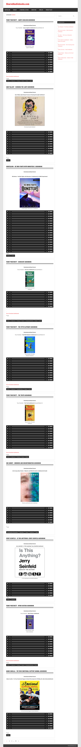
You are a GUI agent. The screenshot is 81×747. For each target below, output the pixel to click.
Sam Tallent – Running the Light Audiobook (20, 87)
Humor (23, 80)
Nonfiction (33, 10)
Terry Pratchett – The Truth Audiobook (19, 395)
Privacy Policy (49, 10)
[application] (29, 53)
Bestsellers (7, 10)
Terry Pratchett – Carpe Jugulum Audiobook (20, 20)
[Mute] (48, 52)
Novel (27, 80)
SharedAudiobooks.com (17, 4)
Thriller (41, 10)
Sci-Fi (31, 80)
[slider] (51, 53)
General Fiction (20, 389)
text (8, 78)
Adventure (13, 80)
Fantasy (15, 10)
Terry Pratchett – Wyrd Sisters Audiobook (20, 606)
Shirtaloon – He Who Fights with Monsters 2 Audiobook (24, 166)
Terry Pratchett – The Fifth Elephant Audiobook (21, 327)
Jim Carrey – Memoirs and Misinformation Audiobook (23, 463)
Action (8, 80)
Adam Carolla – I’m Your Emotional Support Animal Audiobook (26, 671)
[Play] (7, 52)
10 (15, 741)
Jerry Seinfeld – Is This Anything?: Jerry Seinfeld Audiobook (25, 538)
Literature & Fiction (24, 10)
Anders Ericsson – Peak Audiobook (65, 49)
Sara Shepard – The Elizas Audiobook (65, 26)
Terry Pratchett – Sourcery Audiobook (18, 262)
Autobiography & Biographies (12, 532)
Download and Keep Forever (30, 25)
